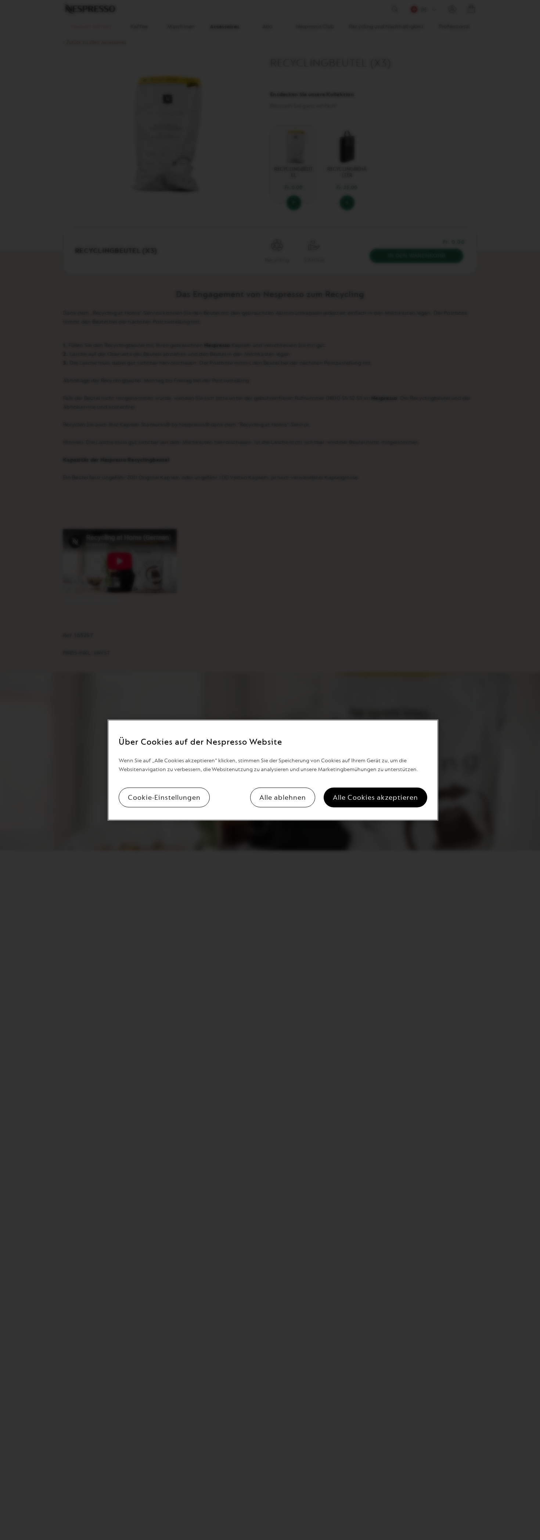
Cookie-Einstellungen (164, 797)
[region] (273, 770)
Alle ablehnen (282, 797)
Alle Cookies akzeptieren (375, 797)
